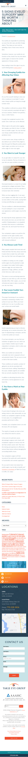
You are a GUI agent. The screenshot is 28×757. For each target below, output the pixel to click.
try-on (20, 556)
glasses (13, 541)
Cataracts (13, 534)
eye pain (17, 539)
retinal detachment (12, 549)
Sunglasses (7, 553)
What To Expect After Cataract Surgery (12, 484)
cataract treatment (12, 536)
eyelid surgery (17, 67)
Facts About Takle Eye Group (14, 731)
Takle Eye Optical (6, 513)
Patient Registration (14, 752)
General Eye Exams (6, 541)
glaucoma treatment (18, 543)
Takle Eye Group (6, 511)
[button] (26, 5)
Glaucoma (19, 541)
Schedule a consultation (8, 469)
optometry (15, 546)
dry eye (5, 538)
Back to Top (14, 738)
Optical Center (6, 509)
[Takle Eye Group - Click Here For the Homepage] (7, 5)
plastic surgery (20, 546)
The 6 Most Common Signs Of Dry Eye (12, 486)
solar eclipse (4, 551)
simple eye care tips (22, 549)
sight (17, 549)
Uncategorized (11, 36)
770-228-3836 (13, 607)
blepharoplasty (5, 534)
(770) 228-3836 (14, 755)
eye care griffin (20, 538)
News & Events (9, 29)
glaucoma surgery (7, 543)
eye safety (21, 539)
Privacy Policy (14, 734)
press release (16, 548)
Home (3, 29)
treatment (17, 556)
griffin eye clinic (17, 545)
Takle (10, 553)
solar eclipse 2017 (10, 551)
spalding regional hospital (18, 551)
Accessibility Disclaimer (14, 732)
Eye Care (12, 538)
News (3, 506)
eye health (9, 539)
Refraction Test (22, 548)
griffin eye (6, 545)
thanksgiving (8, 556)
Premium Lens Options (9, 548)
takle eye (13, 553)
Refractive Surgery (5, 549)
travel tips (13, 556)
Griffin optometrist (7, 546)
